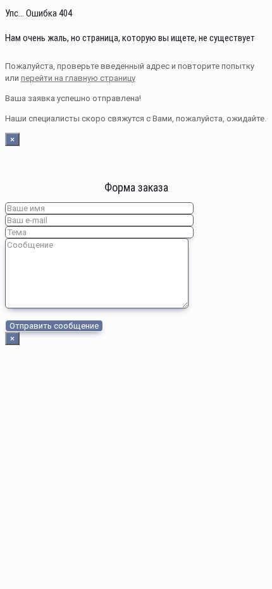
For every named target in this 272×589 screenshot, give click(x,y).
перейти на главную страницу (78, 78)
